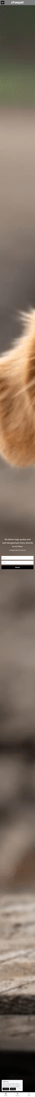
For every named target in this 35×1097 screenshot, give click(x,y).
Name (4, 558)
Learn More (17, 1086)
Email (4, 563)
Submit (17, 567)
